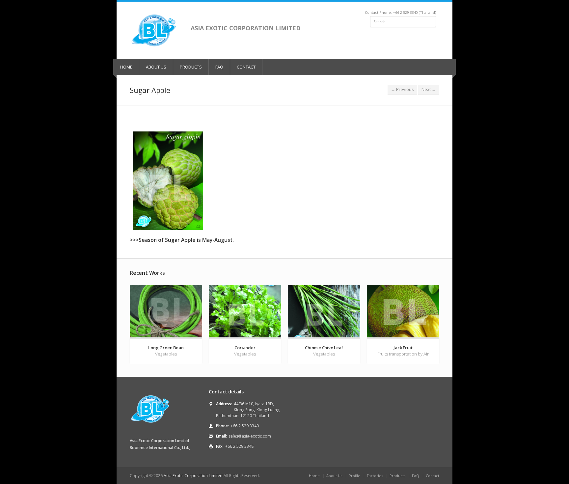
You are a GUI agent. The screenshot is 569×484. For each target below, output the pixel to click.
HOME (126, 67)
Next (428, 89)
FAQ (219, 67)
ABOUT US (156, 67)
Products (397, 475)
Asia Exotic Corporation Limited (193, 475)
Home (314, 475)
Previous (402, 89)
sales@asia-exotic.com (250, 436)
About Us (334, 475)
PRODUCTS (191, 67)
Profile (354, 475)
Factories (375, 475)
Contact (432, 475)
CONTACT (246, 67)
